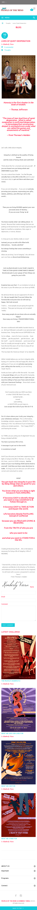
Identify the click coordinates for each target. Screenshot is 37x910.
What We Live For (8, 786)
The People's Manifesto (10, 681)
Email (3, 596)
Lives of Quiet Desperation (15, 41)
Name (32, 587)
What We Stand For (9, 838)
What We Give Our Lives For (12, 733)
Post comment (8, 625)
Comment (4, 604)
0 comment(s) (8, 47)
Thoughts (8, 23)
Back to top (17, 908)
